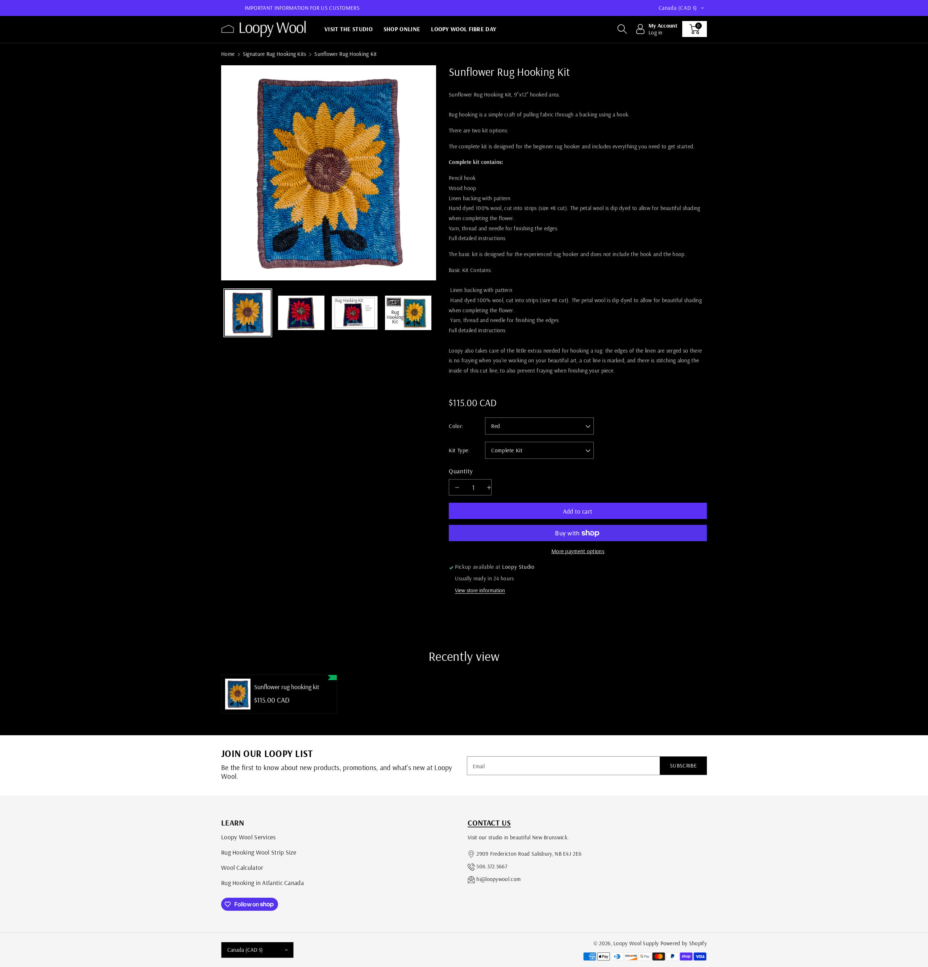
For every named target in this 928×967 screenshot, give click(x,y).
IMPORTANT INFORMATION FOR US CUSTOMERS (302, 7)
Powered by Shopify (683, 943)
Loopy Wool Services (248, 837)
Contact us (489, 823)
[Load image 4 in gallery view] (408, 313)
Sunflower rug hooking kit (286, 687)
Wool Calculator (242, 867)
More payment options (577, 551)
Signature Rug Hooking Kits (274, 53)
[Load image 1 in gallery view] (248, 313)
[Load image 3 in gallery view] (354, 313)
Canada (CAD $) (245, 949)
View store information (480, 590)
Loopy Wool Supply (636, 943)
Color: (456, 426)
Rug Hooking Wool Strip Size (258, 852)
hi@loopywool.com (498, 879)
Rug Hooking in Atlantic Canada (262, 882)
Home (228, 53)
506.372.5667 (491, 866)
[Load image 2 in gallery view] (301, 313)
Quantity (461, 471)
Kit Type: (459, 450)
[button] (622, 29)
